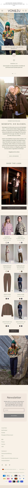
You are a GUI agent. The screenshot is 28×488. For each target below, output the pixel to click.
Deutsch (21, 472)
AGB (2, 449)
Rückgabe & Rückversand (7, 437)
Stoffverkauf (4, 433)
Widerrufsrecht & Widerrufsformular (9, 461)
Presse (3, 444)
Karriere (3, 447)
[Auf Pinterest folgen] (9, 467)
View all (14, 333)
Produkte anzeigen (14, 210)
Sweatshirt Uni (7, 324)
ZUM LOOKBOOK (14, 158)
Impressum (4, 453)
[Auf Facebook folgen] (2, 467)
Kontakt (3, 435)
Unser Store (4, 430)
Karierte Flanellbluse (7, 240)
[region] (14, 35)
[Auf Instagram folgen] (6, 467)
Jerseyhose (7, 297)
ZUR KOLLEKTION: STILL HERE (15, 53)
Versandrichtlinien (5, 463)
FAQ (2, 458)
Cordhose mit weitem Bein (7, 269)
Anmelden (14, 418)
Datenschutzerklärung (6, 456)
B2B (2, 442)
